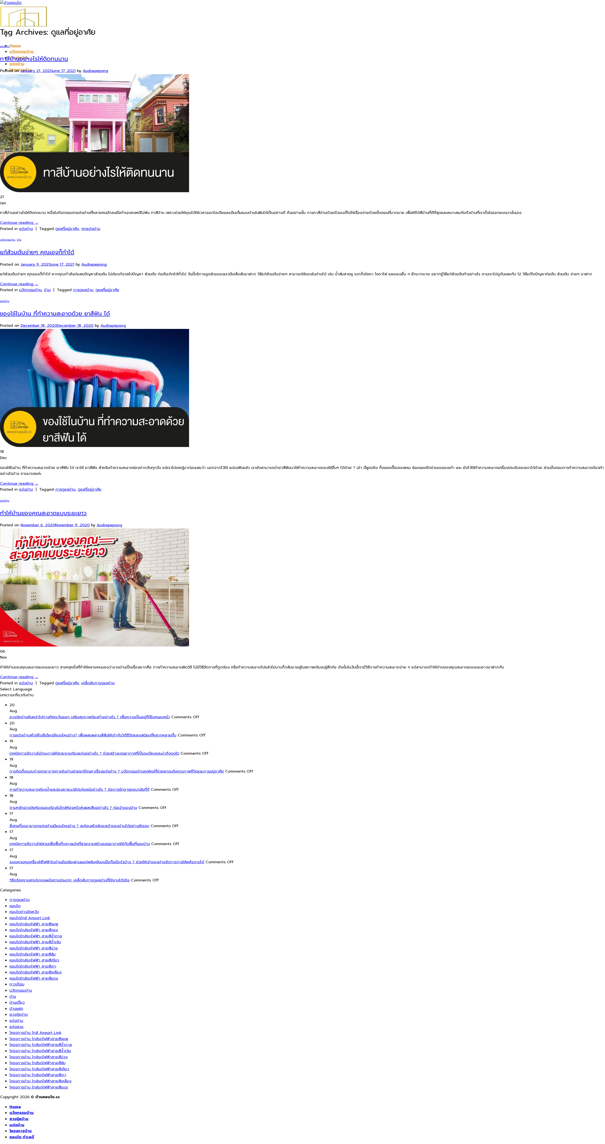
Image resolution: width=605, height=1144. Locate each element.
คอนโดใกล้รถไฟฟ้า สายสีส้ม (32, 954)
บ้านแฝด (16, 1009)
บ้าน (19, 240)
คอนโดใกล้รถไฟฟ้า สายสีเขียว (34, 960)
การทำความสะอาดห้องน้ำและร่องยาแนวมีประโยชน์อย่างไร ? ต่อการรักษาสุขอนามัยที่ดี (79, 789)
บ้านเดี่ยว (17, 1002)
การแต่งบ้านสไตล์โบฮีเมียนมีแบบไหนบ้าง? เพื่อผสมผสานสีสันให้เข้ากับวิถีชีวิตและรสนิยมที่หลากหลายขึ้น (92, 735)
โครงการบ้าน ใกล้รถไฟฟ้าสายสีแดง (38, 1087)
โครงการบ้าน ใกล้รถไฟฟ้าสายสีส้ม (37, 1063)
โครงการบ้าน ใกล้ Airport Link (35, 1033)
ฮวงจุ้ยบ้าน (18, 1014)
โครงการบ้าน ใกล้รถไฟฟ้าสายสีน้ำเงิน (40, 1051)
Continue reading (19, 222)
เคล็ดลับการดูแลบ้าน (98, 683)
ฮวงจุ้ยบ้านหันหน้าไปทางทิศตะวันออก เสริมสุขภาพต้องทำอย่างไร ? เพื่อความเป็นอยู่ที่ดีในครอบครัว (89, 717)
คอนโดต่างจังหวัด (24, 912)
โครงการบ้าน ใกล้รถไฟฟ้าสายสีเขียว (39, 1069)
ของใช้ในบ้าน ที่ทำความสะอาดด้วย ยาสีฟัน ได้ (55, 313)
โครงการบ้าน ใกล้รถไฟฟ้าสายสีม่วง (38, 1057)
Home (15, 46)
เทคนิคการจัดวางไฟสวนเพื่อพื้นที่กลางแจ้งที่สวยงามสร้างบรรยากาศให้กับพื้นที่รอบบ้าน (79, 844)
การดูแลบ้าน (83, 290)
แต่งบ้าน (16, 64)
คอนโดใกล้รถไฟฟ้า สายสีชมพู (33, 924)
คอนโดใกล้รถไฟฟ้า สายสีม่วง (33, 948)
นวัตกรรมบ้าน (21, 52)
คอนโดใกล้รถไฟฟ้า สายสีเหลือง (35, 972)
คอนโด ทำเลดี (21, 1137)
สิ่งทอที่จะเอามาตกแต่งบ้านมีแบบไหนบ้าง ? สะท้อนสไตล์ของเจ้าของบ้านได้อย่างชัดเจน (79, 826)
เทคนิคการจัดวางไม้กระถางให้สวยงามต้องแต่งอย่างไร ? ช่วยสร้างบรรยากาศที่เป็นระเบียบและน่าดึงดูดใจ (94, 753)
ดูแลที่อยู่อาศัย (67, 229)
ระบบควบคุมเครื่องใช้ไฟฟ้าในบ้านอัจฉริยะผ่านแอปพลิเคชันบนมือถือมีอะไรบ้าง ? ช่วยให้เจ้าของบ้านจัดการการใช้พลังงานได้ (106, 862)
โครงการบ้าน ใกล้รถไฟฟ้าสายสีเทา (37, 1075)
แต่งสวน (16, 1027)
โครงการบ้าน (20, 1131)
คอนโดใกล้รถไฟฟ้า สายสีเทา (32, 966)
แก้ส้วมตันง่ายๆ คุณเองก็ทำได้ (37, 252)
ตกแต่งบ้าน (90, 229)
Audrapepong (95, 71)
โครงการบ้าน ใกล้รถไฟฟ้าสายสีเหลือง (40, 1081)
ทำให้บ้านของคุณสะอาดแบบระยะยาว (43, 513)
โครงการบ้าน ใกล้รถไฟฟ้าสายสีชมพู (38, 1039)
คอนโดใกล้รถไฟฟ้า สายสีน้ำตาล (35, 936)
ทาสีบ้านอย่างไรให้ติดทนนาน (34, 59)
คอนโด (15, 906)
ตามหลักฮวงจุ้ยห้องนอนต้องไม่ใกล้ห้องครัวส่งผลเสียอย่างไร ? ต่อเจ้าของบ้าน (73, 808)
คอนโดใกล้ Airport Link (29, 918)
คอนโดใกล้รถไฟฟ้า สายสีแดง (33, 978)
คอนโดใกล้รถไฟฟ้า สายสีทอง (33, 930)
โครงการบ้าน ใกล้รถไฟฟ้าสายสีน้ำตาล (40, 1045)
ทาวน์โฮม (16, 984)
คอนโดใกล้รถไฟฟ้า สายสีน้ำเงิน (35, 942)
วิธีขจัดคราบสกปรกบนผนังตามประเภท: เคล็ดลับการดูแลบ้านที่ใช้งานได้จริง (69, 880)
